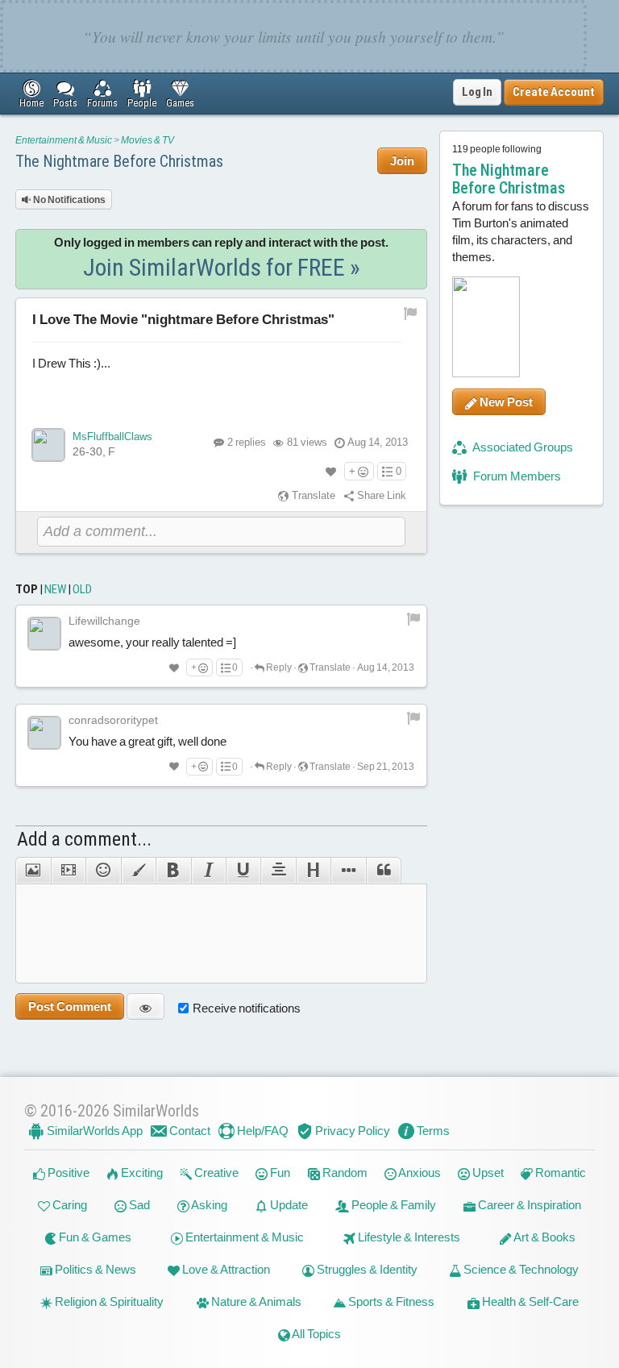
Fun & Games (93, 1237)
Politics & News (94, 1269)
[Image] (32, 870)
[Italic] (208, 870)
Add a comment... (84, 839)
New (55, 589)
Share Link (380, 495)
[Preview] (145, 1006)
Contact (188, 1130)
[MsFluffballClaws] (48, 445)
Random (344, 1172)
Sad (138, 1205)
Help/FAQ (262, 1130)
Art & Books (543, 1237)
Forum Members (516, 476)
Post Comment (69, 1006)
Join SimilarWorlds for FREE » (221, 267)
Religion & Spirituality (108, 1301)
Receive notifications (247, 1008)
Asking (208, 1205)
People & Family (392, 1205)
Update (288, 1205)
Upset (487, 1172)
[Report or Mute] (411, 312)
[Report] (413, 618)
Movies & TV (147, 140)
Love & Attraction (225, 1269)
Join (402, 161)
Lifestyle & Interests (407, 1237)
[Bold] (173, 870)
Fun (279, 1172)
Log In (477, 92)
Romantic (559, 1172)
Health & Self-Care (529, 1301)
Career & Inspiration (528, 1205)
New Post (505, 402)
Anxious (419, 1172)
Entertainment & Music (63, 140)
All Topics (315, 1334)
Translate (312, 495)
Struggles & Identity (366, 1269)
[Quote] (383, 870)
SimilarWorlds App (93, 1130)
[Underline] (243, 870)
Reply (278, 667)
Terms (432, 1130)
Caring (68, 1205)
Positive (67, 1172)
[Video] (68, 870)
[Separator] (347, 870)
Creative (215, 1172)
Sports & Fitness (390, 1301)
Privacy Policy (351, 1130)
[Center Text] (277, 870)
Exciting (140, 1172)
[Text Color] (138, 870)
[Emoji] (102, 870)
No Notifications (68, 200)
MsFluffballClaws (112, 436)
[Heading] (313, 870)
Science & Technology (520, 1269)
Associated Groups (522, 447)
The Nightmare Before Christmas (119, 161)
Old (82, 589)
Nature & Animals (255, 1301)
